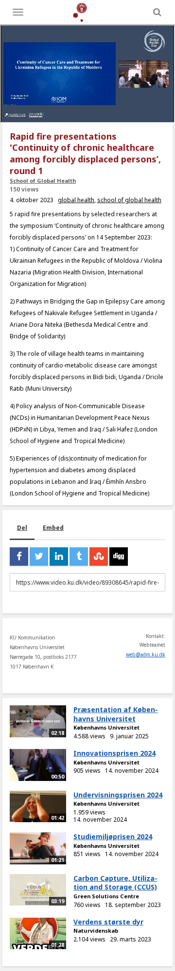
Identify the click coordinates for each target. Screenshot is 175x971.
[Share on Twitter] (39, 556)
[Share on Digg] (118, 556)
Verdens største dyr (108, 921)
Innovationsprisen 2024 (114, 753)
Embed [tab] (53, 528)
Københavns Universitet (106, 727)
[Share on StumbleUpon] (98, 556)
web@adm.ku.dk (145, 654)
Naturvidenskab (95, 930)
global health (76, 200)
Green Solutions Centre (106, 896)
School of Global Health (43, 180)
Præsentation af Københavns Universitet (115, 714)
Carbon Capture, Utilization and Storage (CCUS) (115, 883)
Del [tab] (22, 528)
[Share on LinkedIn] (59, 556)
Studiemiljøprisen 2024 (112, 836)
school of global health (129, 200)
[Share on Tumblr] (79, 556)
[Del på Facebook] (19, 556)
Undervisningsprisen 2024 (117, 794)
